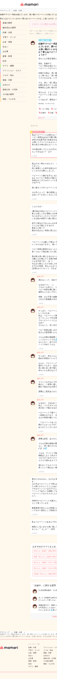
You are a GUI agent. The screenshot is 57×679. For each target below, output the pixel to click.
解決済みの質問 (9, 28)
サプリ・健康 (8, 66)
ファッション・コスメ (12, 70)
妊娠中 (43, 113)
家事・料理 (7, 56)
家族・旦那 (7, 80)
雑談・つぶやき (9, 99)
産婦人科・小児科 (10, 89)
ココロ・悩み (8, 75)
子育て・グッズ (9, 37)
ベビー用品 (45, 109)
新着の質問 (7, 23)
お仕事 (5, 51)
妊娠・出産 (7, 32)
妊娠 (51, 113)
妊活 (4, 61)
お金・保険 (7, 42)
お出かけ (6, 85)
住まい (5, 47)
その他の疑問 (8, 94)
